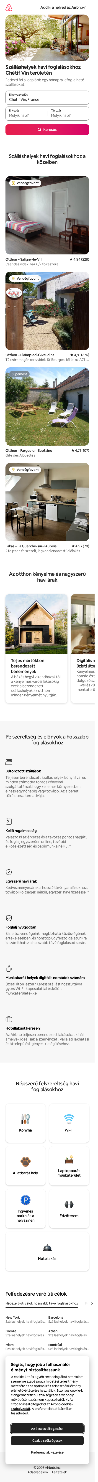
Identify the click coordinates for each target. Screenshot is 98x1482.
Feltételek (59, 1472)
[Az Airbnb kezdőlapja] (8, 7)
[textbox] (26, 115)
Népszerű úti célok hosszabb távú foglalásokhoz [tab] (41, 1303)
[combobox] (47, 99)
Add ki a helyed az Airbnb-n (63, 7)
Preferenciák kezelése (47, 1452)
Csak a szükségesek (47, 1441)
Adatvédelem (38, 1472)
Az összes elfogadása (47, 1429)
